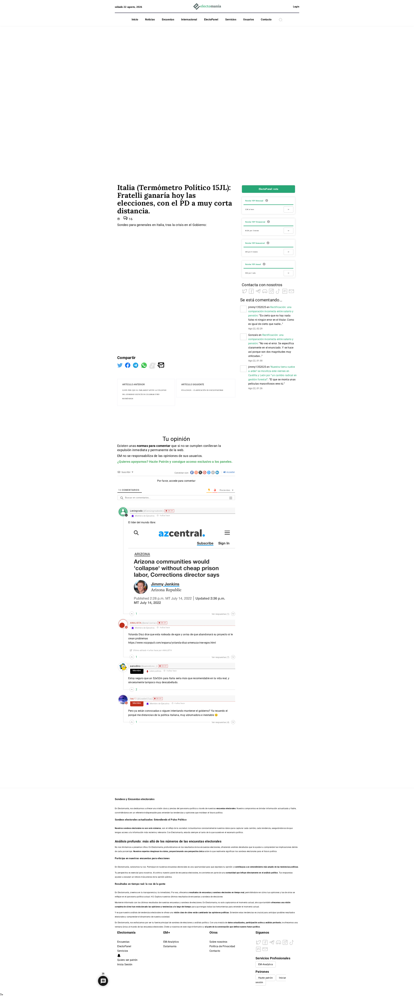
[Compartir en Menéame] (153, 365)
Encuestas (168, 19)
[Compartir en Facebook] (128, 365)
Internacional (189, 19)
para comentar (159, 446)
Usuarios (248, 19)
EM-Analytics (171, 941)
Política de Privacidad (222, 946)
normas (143, 446)
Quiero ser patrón (127, 959)
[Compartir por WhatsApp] (144, 365)
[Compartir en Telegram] (136, 365)
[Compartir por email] (161, 365)
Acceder (230, 472)
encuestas (206, 892)
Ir (288, 209)
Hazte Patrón (159, 462)
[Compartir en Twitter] (120, 365)
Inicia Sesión (124, 964)
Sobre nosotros (218, 941)
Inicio (135, 19)
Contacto (266, 19)
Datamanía (169, 946)
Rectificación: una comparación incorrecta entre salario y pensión (271, 311)
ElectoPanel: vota (268, 189)
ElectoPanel (211, 19)
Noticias (150, 19)
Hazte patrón (265, 977)
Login (296, 6)
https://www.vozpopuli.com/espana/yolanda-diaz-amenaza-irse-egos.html (172, 642)
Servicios (230, 19)
